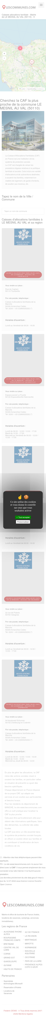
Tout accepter (24, 517)
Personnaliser (23, 522)
